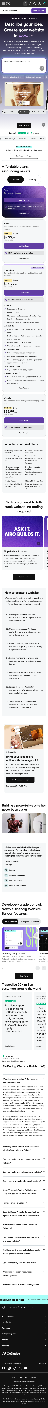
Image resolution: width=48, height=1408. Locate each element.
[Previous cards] (37, 968)
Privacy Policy (23, 1377)
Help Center (6, 1322)
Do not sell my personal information (24, 1381)
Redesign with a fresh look (12, 77)
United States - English (11, 1363)
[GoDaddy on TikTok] (15, 1369)
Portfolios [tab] (41, 112)
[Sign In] (39, 3)
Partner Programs (9, 1334)
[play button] (43, 125)
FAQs (42, 138)
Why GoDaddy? (10, 138)
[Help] (35, 3)
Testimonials (22, 138)
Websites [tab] (8, 112)
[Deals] (30, 3)
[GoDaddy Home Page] (11, 1353)
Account (5, 1339)
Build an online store (33, 77)
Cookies (33, 1377)
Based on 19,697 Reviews (10, 1059)
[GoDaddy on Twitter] (20, 1369)
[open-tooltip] (24, 309)
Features (33, 138)
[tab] (10, 921)
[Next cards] (44, 968)
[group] (24, 94)
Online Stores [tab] (19, 112)
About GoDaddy (8, 1316)
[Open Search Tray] (25, 3)
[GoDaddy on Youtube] (26, 1369)
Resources (6, 1328)
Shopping (5, 1345)
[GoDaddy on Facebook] (3, 1369)
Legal (13, 1377)
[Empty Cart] (44, 3)
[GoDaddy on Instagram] (9, 1369)
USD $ (41, 1363)
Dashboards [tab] (31, 112)
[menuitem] (9, 139)
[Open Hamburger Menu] (3, 3)
